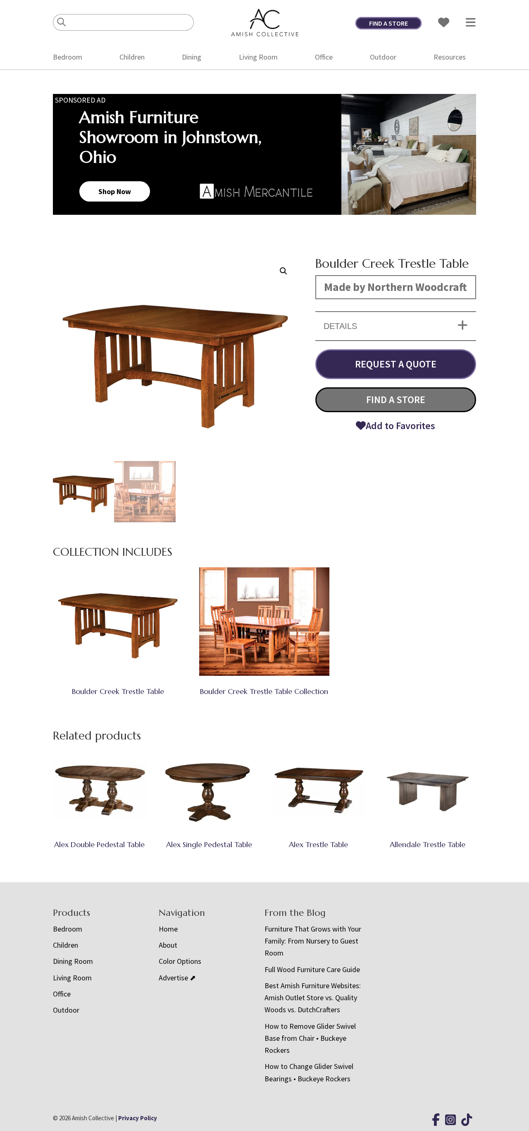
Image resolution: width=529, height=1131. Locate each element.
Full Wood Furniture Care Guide (312, 969)
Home (168, 929)
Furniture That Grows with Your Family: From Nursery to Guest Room (312, 941)
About (168, 945)
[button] (283, 271)
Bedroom (67, 57)
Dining (191, 57)
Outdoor (383, 57)
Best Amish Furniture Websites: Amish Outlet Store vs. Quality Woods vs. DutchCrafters (312, 998)
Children (132, 57)
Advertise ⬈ (177, 977)
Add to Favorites (400, 425)
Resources (450, 57)
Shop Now (114, 191)
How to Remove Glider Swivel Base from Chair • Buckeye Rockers (310, 1038)
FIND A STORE (388, 23)
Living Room (258, 57)
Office (324, 57)
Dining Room (73, 961)
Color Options (180, 961)
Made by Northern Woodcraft (395, 287)
